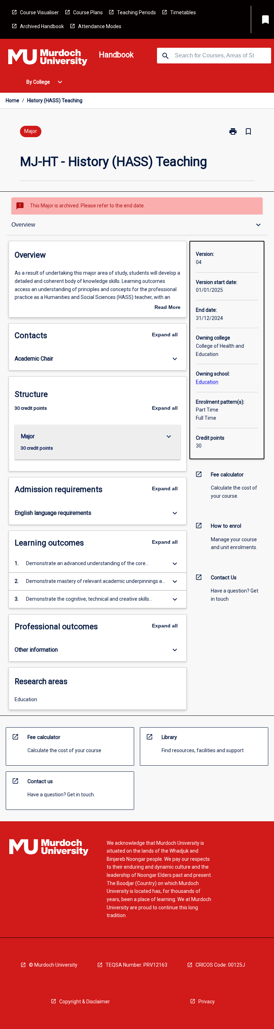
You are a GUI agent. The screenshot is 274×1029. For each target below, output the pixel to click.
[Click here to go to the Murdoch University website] (47, 58)
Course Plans (88, 12)
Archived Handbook (42, 26)
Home (12, 100)
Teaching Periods (136, 12)
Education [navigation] (207, 382)
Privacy (206, 1001)
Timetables (183, 12)
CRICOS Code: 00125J (220, 965)
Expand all (165, 334)
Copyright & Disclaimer (84, 1001)
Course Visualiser (39, 12)
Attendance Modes (99, 26)
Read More (167, 307)
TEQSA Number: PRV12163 (136, 965)
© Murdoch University (53, 965)
